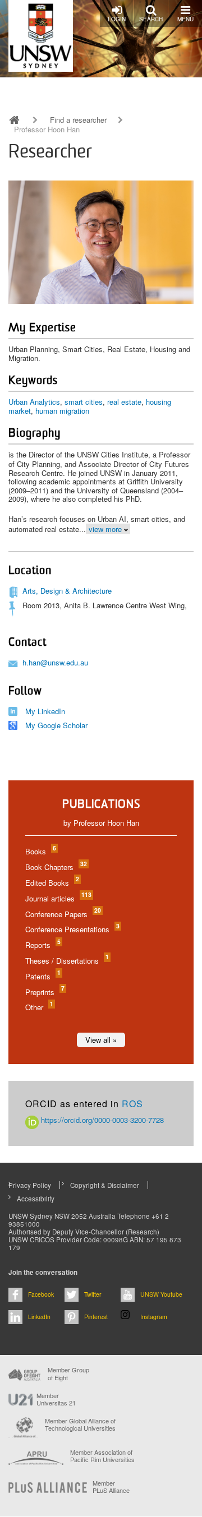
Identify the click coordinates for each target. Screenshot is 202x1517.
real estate (124, 401)
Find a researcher (78, 119)
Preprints (44, 992)
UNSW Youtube (161, 1294)
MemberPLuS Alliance (111, 1486)
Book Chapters (55, 867)
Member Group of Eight (68, 1373)
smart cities (84, 401)
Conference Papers (62, 914)
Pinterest (96, 1316)
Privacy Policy (29, 1185)
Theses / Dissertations (66, 960)
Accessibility (35, 1198)
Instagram (153, 1316)
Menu (185, 19)
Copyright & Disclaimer (104, 1185)
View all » (101, 1039)
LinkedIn (39, 1316)
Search (151, 19)
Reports (42, 945)
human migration (62, 410)
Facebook (41, 1294)
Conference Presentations (71, 929)
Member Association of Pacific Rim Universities (102, 1456)
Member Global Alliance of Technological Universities (80, 1424)
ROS (132, 1103)
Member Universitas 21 (56, 1399)
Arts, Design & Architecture (67, 590)
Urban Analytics (34, 401)
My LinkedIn (45, 711)
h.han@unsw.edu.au (55, 662)
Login (117, 19)
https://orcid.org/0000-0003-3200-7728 (101, 1119)
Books (40, 851)
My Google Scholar (56, 725)
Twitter (93, 1294)
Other (38, 1007)
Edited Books (51, 882)
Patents (42, 976)
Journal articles (57, 898)
